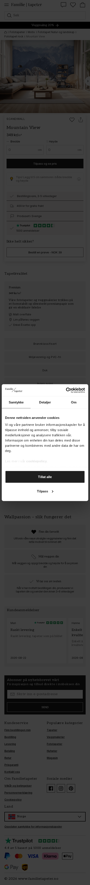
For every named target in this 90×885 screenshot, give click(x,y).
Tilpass (42, 491)
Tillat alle (45, 477)
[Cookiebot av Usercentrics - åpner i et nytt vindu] (66, 390)
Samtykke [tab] (16, 402)
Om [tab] (73, 402)
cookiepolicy (36, 461)
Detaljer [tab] (45, 402)
